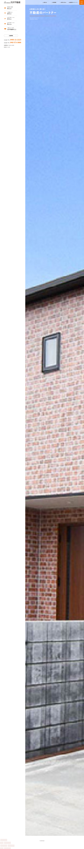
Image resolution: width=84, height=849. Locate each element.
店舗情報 (11, 35)
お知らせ (45, 2)
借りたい (9, 13)
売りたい (11, 18)
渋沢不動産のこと (11, 28)
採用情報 (54, 2)
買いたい (11, 23)
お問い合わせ (63, 2)
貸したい (10, 7)
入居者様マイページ (73, 2)
